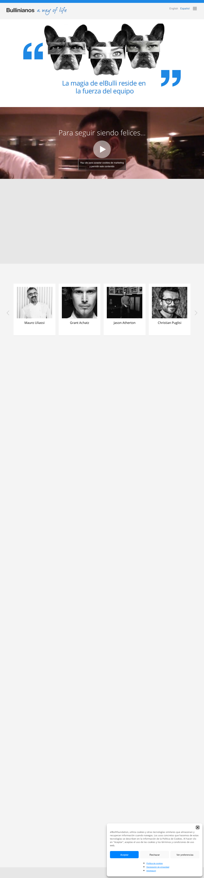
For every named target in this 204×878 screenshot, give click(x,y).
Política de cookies (154, 863)
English (173, 8)
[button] (197, 827)
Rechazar (154, 854)
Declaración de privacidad (157, 867)
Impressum (151, 870)
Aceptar (124, 854)
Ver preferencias (184, 854)
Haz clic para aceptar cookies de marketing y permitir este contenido (102, 164)
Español (185, 8)
